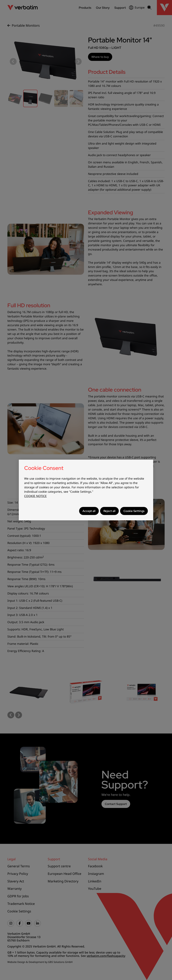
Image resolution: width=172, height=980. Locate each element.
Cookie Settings (133, 511)
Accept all (88, 511)
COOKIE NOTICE (35, 496)
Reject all (109, 511)
